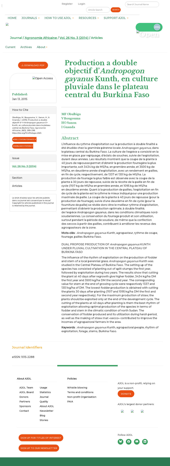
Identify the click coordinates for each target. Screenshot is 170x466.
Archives (26, 47)
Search (115, 10)
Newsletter (46, 410)
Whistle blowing (77, 387)
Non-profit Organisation (81, 396)
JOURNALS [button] (30, 18)
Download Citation (22, 146)
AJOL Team (26, 387)
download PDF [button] (34, 65)
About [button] (41, 47)
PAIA (70, 401)
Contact (24, 410)
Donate (126, 393)
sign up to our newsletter (39, 448)
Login (81, 3)
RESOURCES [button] (88, 18)
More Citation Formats (24, 139)
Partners (24, 401)
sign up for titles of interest (41, 437)
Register (67, 3)
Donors (23, 396)
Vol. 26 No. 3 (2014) (74, 38)
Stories (44, 420)
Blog (42, 415)
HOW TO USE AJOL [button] (58, 18)
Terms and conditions (80, 392)
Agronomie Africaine (41, 38)
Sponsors (25, 406)
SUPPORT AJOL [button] (115, 18)
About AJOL (47, 406)
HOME (12, 18)
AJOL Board (26, 392)
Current (10, 47)
